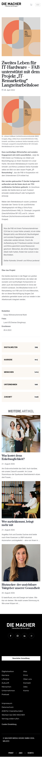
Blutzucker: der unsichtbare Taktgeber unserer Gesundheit (21, 586)
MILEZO (6, 741)
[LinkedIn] (24, 635)
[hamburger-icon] (37, 4)
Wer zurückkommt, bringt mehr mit (18, 523)
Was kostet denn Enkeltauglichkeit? (13, 457)
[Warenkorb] (31, 4)
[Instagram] (17, 635)
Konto (31, 753)
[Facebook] (10, 635)
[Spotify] (31, 635)
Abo (20, 753)
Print (11, 753)
